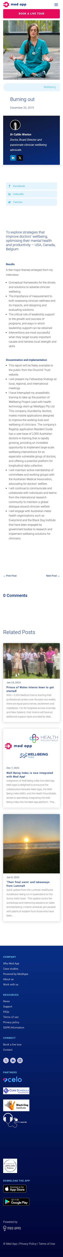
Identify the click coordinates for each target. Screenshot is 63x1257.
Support (7, 1006)
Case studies (10, 968)
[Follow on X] (20, 158)
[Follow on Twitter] (6, 1060)
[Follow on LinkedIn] (13, 158)
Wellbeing (50, 87)
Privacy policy (11, 1022)
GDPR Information (13, 1027)
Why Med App (11, 963)
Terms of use (11, 1017)
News (6, 1001)
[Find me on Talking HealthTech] (10, 1154)
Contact (7, 1049)
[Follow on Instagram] (20, 1060)
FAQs (6, 1011)
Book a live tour (12, 1044)
